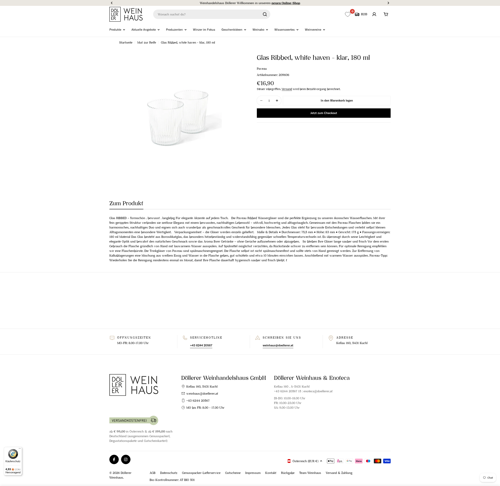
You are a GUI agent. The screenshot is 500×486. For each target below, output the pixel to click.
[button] (111, 3)
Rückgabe (288, 473)
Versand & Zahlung (339, 473)
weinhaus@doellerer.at (202, 393)
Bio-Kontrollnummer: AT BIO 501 (172, 480)
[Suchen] (264, 14)
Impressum (253, 473)
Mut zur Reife (146, 42)
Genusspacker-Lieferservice (201, 473)
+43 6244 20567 (198, 400)
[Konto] (374, 14)
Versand (287, 89)
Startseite (125, 42)
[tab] (126, 204)
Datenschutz (168, 473)
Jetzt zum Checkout (323, 113)
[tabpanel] (250, 239)
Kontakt (270, 473)
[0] (347, 14)
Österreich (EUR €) (305, 461)
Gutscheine (233, 473)
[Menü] (19, 449)
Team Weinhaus (310, 473)
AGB (152, 473)
